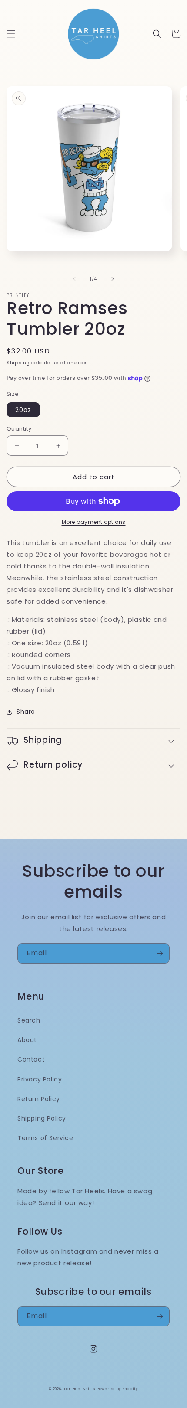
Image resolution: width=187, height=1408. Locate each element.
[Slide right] (112, 278)
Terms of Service (45, 1138)
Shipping (18, 362)
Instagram (79, 1251)
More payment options (94, 522)
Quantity (19, 429)
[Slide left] (74, 278)
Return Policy (38, 1098)
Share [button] (26, 711)
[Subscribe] (159, 953)
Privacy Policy (39, 1079)
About (27, 1040)
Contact (31, 1059)
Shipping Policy (41, 1118)
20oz (23, 409)
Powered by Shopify (117, 1389)
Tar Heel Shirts (79, 1389)
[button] (10, 33)
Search (28, 1020)
